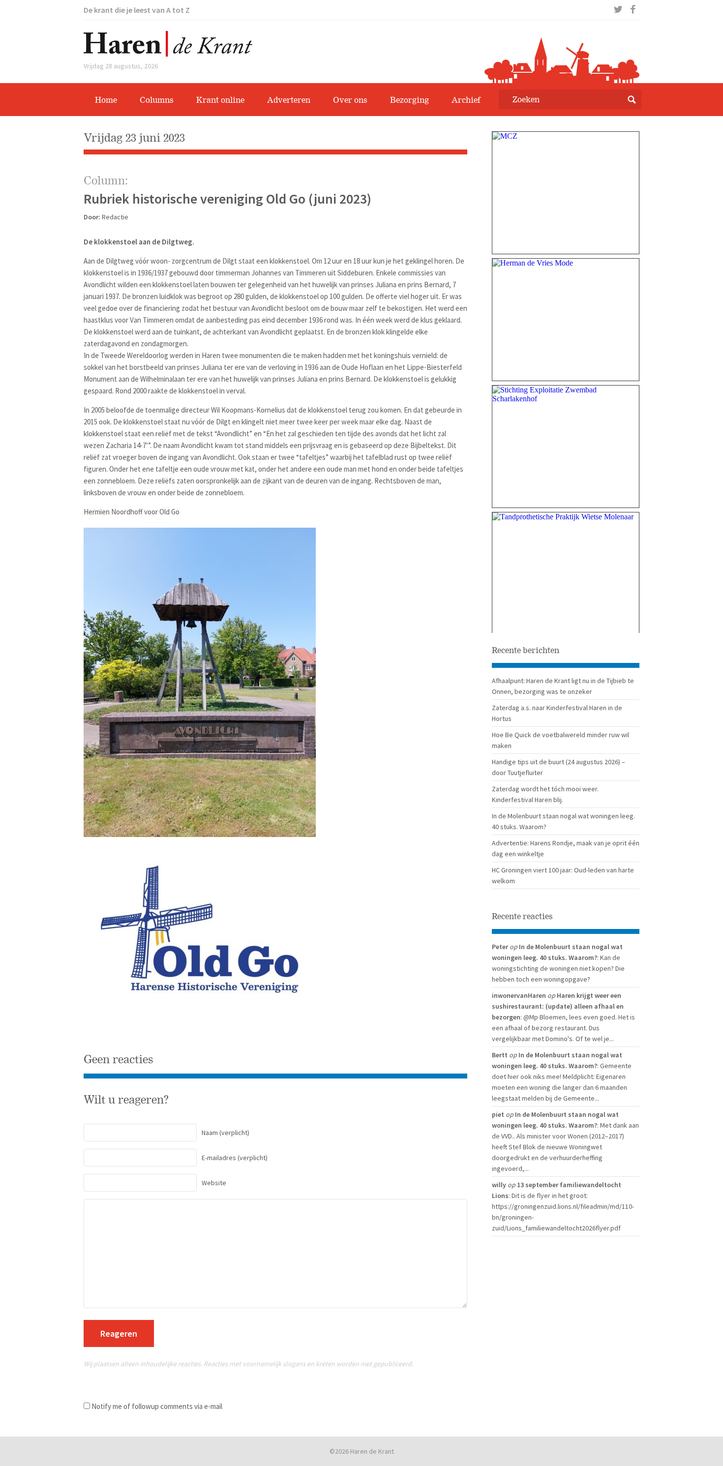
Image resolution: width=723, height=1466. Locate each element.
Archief (466, 100)
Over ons (350, 100)
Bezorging (409, 100)
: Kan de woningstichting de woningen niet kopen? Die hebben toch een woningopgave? (558, 968)
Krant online (220, 100)
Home (106, 100)
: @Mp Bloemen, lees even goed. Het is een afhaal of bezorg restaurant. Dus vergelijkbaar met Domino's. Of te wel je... (563, 1028)
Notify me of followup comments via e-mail (156, 1406)
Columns (157, 100)
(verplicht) (225, 1132)
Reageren (118, 1333)
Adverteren (288, 100)
